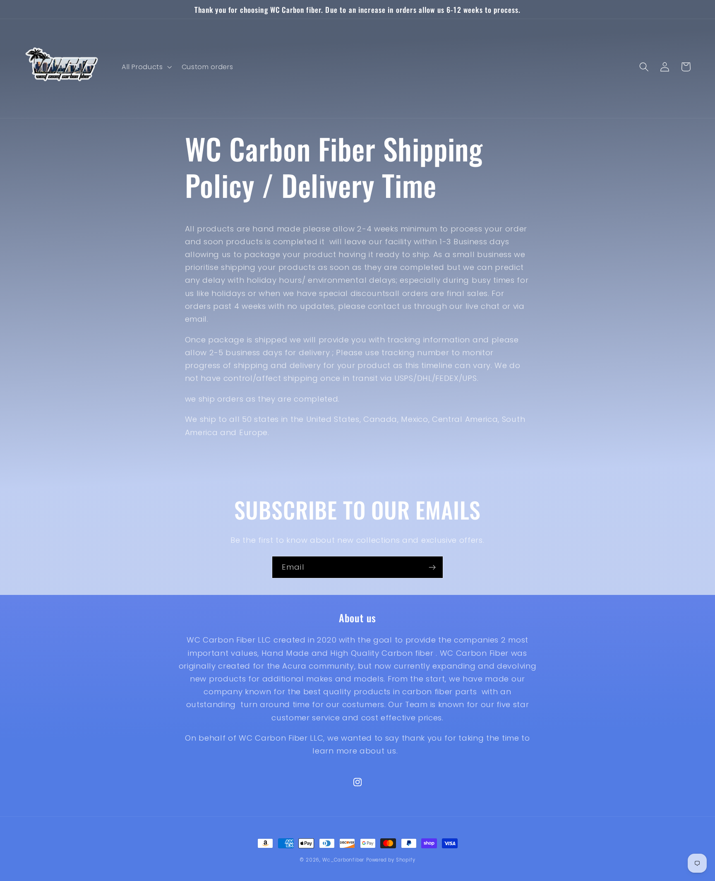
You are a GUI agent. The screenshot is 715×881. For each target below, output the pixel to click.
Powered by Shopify (390, 860)
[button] (146, 67)
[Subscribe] (432, 567)
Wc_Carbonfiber (343, 860)
